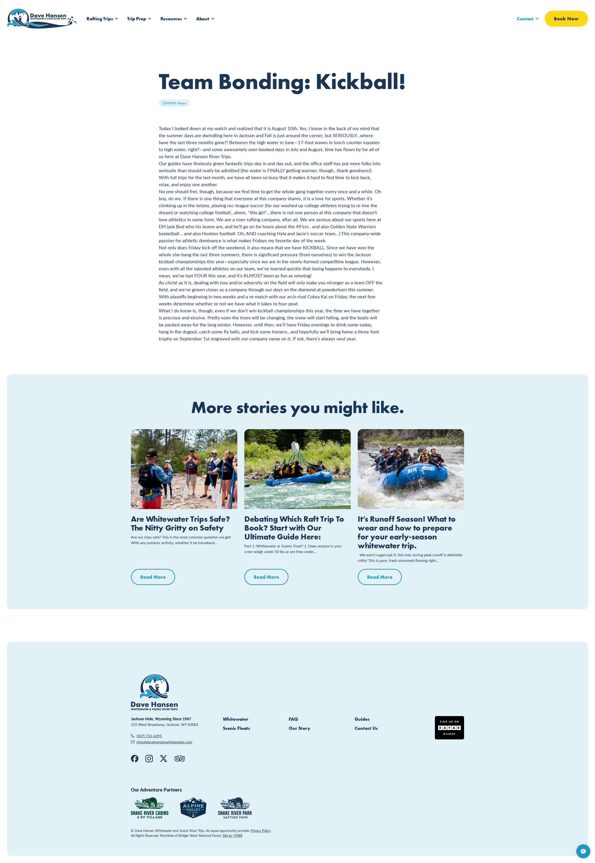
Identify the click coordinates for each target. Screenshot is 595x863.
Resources (171, 18)
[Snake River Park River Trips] (235, 807)
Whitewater (235, 719)
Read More (153, 577)
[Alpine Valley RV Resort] (193, 807)
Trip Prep (136, 18)
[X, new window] (163, 758)
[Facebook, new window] (134, 758)
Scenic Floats (236, 728)
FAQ (293, 719)
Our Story (299, 728)
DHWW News (174, 102)
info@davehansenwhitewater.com (164, 741)
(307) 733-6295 (149, 735)
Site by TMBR (232, 835)
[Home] (42, 19)
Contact (525, 18)
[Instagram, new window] (149, 758)
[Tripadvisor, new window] (179, 758)
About (202, 18)
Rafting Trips (100, 18)
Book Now (566, 18)
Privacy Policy (260, 830)
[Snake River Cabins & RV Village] (149, 807)
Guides (362, 719)
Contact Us (366, 728)
